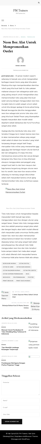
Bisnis (23, 37)
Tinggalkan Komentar (20, 70)
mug (27, 274)
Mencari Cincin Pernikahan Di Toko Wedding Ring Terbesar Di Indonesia (13, 332)
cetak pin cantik (29, 270)
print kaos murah (23, 281)
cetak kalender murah (11, 270)
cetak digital (24, 263)
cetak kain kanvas (23, 267)
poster (31, 277)
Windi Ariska (21, 65)
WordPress (26, 439)
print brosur (8, 281)
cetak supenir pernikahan (13, 274)
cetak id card (8, 267)
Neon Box (6, 277)
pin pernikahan (19, 277)
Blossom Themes (31, 436)
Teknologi (31, 37)
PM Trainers (20, 10)
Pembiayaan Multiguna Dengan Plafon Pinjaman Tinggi (13, 364)
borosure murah (9, 263)
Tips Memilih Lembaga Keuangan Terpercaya (10, 348)
